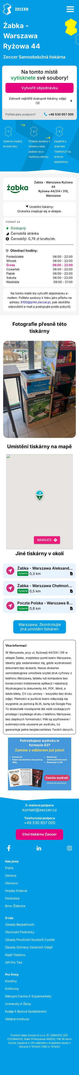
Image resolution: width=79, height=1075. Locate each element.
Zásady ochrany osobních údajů (29, 947)
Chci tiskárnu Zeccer (39, 834)
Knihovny (12, 988)
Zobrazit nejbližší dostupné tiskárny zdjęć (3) (37, 101)
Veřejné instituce (17, 1019)
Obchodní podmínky (19, 932)
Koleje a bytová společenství (25, 1011)
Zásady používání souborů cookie (30, 939)
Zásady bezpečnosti (19, 924)
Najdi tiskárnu (15, 955)
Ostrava (10, 875)
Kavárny (11, 981)
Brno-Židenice (15, 906)
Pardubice (12, 898)
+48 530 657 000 (61, 114)
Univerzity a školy (18, 1004)
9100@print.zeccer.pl (35, 302)
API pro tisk (13, 962)
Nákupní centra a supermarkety (28, 996)
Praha (9, 868)
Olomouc (11, 883)
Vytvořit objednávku (39, 88)
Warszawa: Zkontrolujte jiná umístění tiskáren (39, 626)
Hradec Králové (16, 890)
